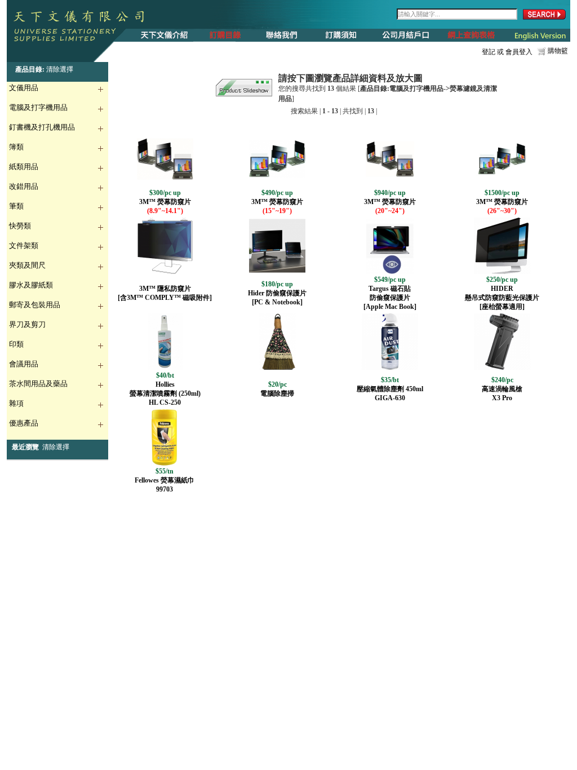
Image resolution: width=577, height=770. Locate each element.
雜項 (16, 403)
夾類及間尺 (27, 265)
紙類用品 (23, 166)
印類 (16, 344)
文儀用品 (23, 87)
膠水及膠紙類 (31, 285)
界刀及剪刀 (27, 324)
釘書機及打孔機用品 (42, 127)
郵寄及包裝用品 (34, 304)
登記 (488, 52)
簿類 (16, 147)
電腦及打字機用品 (38, 107)
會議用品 (23, 364)
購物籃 (558, 51)
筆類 (16, 206)
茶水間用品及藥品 (38, 383)
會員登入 (518, 52)
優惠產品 (23, 423)
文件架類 (23, 245)
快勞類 (20, 226)
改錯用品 (23, 186)
